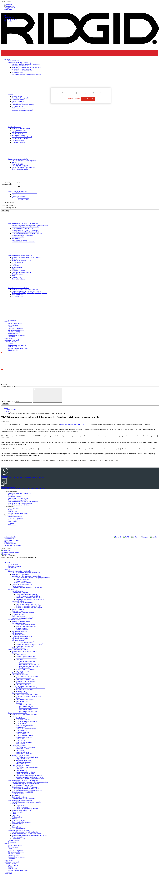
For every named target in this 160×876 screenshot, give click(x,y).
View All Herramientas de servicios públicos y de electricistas (30, 225)
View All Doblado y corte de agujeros (27, 676)
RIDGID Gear (12, 346)
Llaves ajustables (20, 740)
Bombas (14, 259)
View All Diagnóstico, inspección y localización (26, 572)
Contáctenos (11, 336)
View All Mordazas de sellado (24, 602)
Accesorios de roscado (22, 671)
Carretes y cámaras (21, 581)
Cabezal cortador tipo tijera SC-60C (22, 235)
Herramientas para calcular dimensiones (23, 242)
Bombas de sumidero (22, 807)
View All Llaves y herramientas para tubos (24, 714)
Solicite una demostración (11, 340)
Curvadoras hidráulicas (22, 684)
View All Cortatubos (25, 704)
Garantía (10, 327)
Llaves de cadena (21, 734)
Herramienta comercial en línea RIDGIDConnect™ (27, 587)
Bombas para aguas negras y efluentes (27, 808)
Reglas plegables (17, 267)
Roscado (14, 653)
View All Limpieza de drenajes (21, 621)
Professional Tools (9, 8)
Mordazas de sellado (18, 601)
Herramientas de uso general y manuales (20, 255)
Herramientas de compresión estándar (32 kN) (29, 597)
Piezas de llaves (20, 743)
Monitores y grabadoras (22, 579)
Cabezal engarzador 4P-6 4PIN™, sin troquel (25, 230)
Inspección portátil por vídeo (20, 574)
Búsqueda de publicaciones (16, 330)
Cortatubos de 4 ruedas (26, 706)
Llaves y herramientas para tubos (17, 500)
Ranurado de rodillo (18, 673)
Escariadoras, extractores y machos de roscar (29, 696)
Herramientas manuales (18, 623)
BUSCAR (5, 403)
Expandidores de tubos (22, 752)
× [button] (1, 559)
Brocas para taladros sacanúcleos (25, 681)
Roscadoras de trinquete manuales (29, 664)
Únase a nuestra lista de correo (17, 345)
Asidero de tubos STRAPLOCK (21, 260)
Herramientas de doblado (23, 748)
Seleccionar (4, 210)
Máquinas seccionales (18, 634)
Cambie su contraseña (10, 19)
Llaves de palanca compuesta (24, 735)
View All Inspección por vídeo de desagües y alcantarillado (33, 577)
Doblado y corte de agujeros (20, 674)
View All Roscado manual (27, 661)
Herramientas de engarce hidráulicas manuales (25, 227)
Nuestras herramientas (10, 491)
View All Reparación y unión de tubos (27, 757)
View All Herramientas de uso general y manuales (26, 257)
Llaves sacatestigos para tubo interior (26, 721)
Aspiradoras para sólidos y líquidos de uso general (26, 291)
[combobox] (9, 199)
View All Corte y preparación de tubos (27, 767)
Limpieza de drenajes (14, 496)
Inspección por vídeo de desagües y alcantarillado (26, 576)
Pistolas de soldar (21, 763)
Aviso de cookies (9, 538)
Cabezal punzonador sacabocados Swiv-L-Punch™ (27, 233)
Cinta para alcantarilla (22, 629)
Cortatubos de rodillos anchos (28, 711)
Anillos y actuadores (18, 609)
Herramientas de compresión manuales (23, 612)
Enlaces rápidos (9, 515)
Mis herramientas (9, 17)
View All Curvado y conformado (25, 747)
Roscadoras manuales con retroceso (29, 666)
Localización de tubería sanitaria (21, 582)
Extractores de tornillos (18, 270)
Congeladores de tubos (22, 758)
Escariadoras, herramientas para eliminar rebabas (30, 778)
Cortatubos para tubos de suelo (25, 699)
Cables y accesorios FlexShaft (25, 646)
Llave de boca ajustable (22, 732)
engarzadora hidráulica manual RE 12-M (72, 424)
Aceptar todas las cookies (88, 98)
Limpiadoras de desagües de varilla (22, 636)
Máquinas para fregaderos (19, 631)
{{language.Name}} (11, 207)
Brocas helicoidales (17, 274)
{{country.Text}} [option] (9, 202)
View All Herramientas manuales (25, 624)
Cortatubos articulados (25, 709)
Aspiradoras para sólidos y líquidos (18, 288)
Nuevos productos (13, 840)
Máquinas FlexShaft (18, 640)
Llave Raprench (21, 727)
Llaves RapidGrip (21, 723)
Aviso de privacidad (10, 537)
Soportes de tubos (21, 691)
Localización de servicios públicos (22, 584)
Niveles (14, 264)
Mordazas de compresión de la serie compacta (29, 607)
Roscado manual (20, 659)
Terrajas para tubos (24, 668)
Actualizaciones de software (16, 335)
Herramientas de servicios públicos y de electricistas (23, 223)
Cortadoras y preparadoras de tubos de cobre (29, 775)
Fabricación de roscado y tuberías (18, 498)
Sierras (18, 698)
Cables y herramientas (18, 648)
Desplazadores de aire (18, 296)
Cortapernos (15, 265)
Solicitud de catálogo (14, 332)
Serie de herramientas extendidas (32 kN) (28, 596)
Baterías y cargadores (18, 614)
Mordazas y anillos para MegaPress (22, 618)
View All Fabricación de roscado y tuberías (24, 651)
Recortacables (16, 238)
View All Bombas (21, 805)
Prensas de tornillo (17, 262)
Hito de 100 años (13, 350)
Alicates (14, 269)
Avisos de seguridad (14, 333)
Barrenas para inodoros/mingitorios (26, 626)
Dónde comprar (9, 338)
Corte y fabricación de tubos (20, 693)
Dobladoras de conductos (19, 240)
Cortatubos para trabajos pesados (28, 708)
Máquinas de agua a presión (20, 638)
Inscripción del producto (15, 323)
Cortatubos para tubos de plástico (25, 772)
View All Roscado (21, 654)
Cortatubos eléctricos (22, 701)
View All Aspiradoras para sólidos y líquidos (25, 289)
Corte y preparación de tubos (20, 765)
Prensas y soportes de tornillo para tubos (23, 686)
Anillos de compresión (18, 616)
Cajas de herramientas (18, 279)
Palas (13, 275)
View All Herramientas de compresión (27, 594)
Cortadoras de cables (18, 237)
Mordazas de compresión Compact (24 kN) (28, 606)
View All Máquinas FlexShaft (25, 642)
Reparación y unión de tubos (20, 755)
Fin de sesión (8, 21)
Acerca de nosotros (10, 341)
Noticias (10, 343)
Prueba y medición (17, 586)
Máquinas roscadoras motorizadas (25, 656)
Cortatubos (19, 703)
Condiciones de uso (10, 543)
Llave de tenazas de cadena (23, 737)
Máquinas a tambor (17, 633)
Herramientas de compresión (20, 592)
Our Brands (7, 9)
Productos (7, 569)
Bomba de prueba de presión (24, 762)
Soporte (6, 322)
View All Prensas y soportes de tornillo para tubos (30, 688)
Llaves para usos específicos (24, 742)
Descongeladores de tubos (23, 760)
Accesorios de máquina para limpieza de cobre (29, 777)
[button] (80, 1)
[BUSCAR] (47, 395)
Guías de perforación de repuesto (21, 272)
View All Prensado (17, 591)
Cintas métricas (16, 277)
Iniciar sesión (12, 525)
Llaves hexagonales (21, 730)
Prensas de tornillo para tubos (24, 689)
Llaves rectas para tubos (23, 719)
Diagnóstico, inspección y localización (19, 493)
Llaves (14, 716)
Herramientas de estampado (24, 753)
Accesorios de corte (17, 611)
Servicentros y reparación (15, 328)
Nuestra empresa (9, 506)
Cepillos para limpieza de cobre (25, 773)
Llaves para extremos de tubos (24, 725)
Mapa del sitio (8, 542)
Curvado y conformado (18, 745)
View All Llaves (20, 718)
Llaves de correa (20, 739)
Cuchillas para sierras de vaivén (25, 679)
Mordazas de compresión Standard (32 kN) (28, 604)
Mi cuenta (7, 16)
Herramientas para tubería (23, 683)
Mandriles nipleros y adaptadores (25, 669)
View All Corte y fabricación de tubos (27, 694)
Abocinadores (20, 750)
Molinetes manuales (21, 628)
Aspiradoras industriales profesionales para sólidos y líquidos (29, 293)
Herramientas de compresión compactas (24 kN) (30, 599)
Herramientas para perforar (23, 678)
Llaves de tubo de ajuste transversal (26, 729)
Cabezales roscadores (25, 663)
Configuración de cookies (11, 540)
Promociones (12, 320)
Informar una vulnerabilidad (12, 545)
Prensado (11, 495)
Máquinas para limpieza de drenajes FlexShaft (29, 644)
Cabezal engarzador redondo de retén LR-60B (25, 232)
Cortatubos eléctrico (21, 770)
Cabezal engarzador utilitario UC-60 (22, 228)
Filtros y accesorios (17, 294)
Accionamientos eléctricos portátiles (26, 658)
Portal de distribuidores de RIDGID (18, 348)
